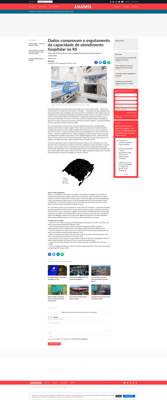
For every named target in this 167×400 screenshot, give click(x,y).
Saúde (58, 261)
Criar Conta (135, 1)
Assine (126, 6)
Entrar (128, 1)
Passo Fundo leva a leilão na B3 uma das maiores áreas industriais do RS (37, 52)
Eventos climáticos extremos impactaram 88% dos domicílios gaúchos (99, 279)
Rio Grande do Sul (66, 261)
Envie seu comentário (54, 343)
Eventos (32, 6)
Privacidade (134, 387)
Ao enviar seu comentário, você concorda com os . (68, 339)
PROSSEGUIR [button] (129, 396)
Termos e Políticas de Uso (124, 387)
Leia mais (83, 368)
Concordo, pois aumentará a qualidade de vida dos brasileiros (126, 142)
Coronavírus (51, 261)
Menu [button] (33, 2)
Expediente (63, 382)
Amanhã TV (42, 6)
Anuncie (117, 6)
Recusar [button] (118, 396)
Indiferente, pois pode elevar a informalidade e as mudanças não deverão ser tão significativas (125, 166)
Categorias (54, 6)
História (46, 382)
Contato (135, 6)
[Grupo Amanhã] (83, 6)
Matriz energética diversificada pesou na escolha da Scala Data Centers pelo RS (56, 298)
